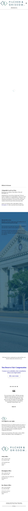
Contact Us (14, 7)
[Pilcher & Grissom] (13, 3)
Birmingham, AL (5, 279)
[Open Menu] (26, 3)
